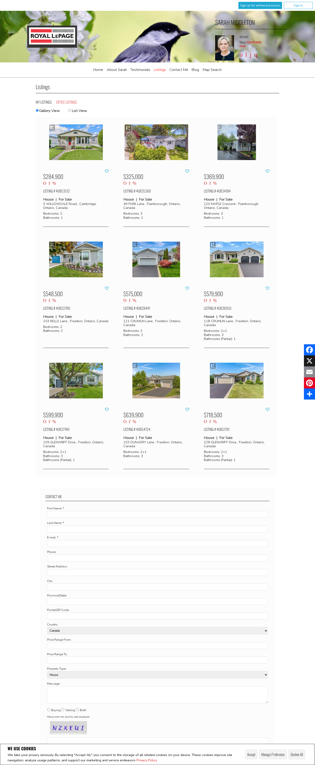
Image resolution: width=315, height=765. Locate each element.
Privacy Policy (147, 760)
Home (98, 69)
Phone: (51, 552)
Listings (160, 69)
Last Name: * (55, 523)
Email (242, 46)
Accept (251, 754)
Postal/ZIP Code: (58, 610)
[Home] (52, 36)
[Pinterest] (309, 382)
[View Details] (76, 142)
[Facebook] (309, 349)
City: (50, 581)
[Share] (309, 394)
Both (83, 710)
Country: (52, 624)
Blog (195, 69)
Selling (70, 710)
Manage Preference (273, 754)
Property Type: (56, 669)
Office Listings (66, 102)
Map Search (212, 69)
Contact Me (178, 69)
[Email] (309, 371)
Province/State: (57, 595)
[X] (309, 360)
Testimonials (140, 69)
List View (79, 110)
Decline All (297, 754)
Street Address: (57, 566)
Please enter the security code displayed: (68, 716)
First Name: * (55, 508)
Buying (56, 710)
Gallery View (49, 110)
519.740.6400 (254, 42)
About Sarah (117, 69)
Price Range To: (57, 654)
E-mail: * (52, 537)
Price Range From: (59, 640)
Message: (53, 684)
